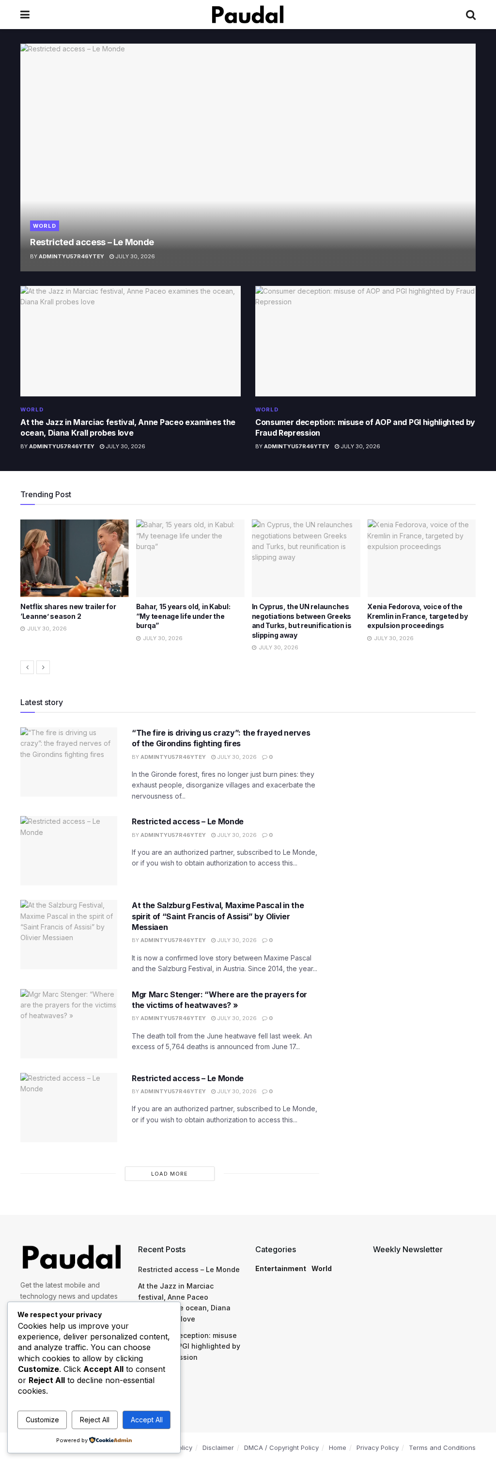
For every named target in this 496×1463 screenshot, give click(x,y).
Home (337, 1447)
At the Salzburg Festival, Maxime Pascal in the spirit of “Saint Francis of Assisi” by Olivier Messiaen (218, 916)
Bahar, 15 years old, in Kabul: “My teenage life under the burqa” (183, 615)
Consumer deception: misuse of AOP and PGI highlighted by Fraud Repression (189, 1346)
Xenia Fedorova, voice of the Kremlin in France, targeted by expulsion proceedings (417, 615)
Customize (42, 1420)
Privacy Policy (377, 1447)
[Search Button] (471, 14)
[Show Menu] (25, 14)
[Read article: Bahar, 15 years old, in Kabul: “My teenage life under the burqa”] (190, 558)
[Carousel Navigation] (248, 667)
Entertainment (280, 1268)
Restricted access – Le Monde (92, 242)
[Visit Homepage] (248, 14)
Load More (169, 1173)
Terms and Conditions (442, 1447)
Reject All (94, 1420)
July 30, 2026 (134, 256)
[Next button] (43, 667)
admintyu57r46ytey (71, 256)
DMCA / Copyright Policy (281, 1447)
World (44, 225)
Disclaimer (218, 1447)
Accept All (147, 1420)
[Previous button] (27, 667)
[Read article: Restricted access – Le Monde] (248, 157)
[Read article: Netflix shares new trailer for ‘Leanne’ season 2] (74, 558)
